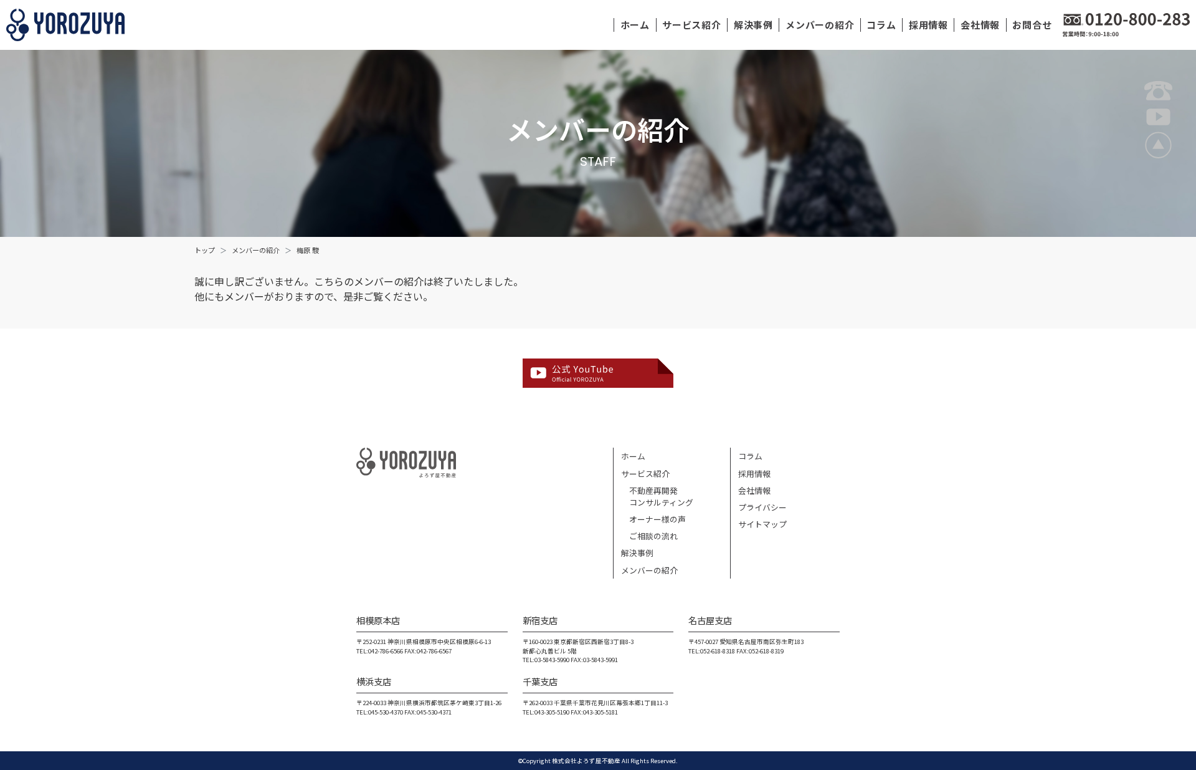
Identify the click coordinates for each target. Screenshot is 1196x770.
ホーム (635, 24)
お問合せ (1031, 24)
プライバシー (762, 507)
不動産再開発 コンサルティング (657, 496)
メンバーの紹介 (819, 24)
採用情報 (928, 24)
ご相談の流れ (649, 536)
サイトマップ (762, 524)
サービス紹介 (691, 24)
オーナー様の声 (653, 519)
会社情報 (980, 24)
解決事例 (753, 24)
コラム (881, 24)
